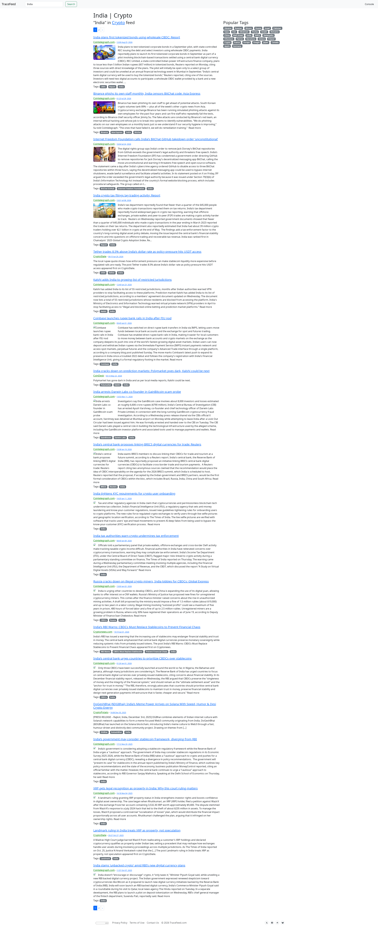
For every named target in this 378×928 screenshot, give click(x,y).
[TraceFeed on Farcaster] (277, 923)
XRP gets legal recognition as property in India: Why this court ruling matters (145, 788)
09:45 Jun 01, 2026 (124, 323)
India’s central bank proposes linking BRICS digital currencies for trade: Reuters (147, 444)
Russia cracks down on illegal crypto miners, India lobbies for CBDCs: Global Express (151, 581)
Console (369, 4)
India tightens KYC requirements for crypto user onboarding (134, 494)
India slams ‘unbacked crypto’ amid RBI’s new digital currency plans (139, 865)
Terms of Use (137, 922)
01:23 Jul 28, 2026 (124, 98)
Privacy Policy (119, 922)
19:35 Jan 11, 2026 (124, 498)
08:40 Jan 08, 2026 (124, 541)
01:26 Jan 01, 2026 (124, 663)
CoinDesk (98, 375)
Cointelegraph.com (104, 42)
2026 (166, 922)
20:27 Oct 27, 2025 (116, 835)
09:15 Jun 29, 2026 (115, 256)
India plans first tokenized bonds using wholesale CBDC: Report (136, 37)
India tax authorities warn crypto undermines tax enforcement (136, 536)
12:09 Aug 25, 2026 (124, 42)
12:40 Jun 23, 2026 (124, 284)
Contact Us (153, 922)
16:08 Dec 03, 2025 (118, 712)
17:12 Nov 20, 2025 (124, 744)
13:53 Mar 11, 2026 (125, 396)
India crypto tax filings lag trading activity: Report (126, 195)
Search (71, 4)
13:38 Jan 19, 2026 (124, 449)
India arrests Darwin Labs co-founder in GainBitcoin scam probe (137, 392)
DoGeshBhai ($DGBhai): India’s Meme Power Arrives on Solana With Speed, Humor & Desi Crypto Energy (154, 706)
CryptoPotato (100, 712)
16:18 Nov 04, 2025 (124, 793)
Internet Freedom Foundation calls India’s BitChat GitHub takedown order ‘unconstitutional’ (155, 139)
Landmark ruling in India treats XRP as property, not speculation (136, 830)
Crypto (118, 22)
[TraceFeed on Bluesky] (283, 923)
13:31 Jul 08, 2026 (124, 200)
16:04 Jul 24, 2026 (124, 144)
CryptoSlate (99, 256)
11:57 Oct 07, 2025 (124, 870)
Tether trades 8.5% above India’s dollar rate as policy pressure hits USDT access (147, 252)
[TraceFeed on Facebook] (272, 923)
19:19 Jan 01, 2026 (121, 632)
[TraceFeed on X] (267, 923)
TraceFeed (9, 4)
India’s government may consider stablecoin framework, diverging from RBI (145, 739)
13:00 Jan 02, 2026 (124, 586)
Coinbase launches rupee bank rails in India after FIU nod (132, 318)
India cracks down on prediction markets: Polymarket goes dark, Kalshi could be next (151, 371)
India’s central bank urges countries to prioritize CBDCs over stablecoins (142, 658)
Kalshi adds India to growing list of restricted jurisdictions (132, 280)
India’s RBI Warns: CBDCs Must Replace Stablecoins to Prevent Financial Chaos (146, 627)
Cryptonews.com (102, 631)
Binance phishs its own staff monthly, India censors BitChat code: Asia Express (146, 94)
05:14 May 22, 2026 (114, 376)
